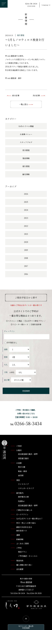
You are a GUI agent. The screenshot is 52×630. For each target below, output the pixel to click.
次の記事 (36, 95)
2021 (26, 234)
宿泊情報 (26, 158)
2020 (26, 242)
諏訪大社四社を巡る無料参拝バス (24, 529)
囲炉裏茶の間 (23, 497)
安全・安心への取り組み (26, 523)
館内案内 (19, 493)
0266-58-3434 (31, 5)
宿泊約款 (19, 560)
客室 (18, 480)
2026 (26, 194)
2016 (26, 274)
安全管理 (26, 150)
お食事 (19, 463)
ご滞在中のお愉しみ (24, 510)
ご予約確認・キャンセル (27, 556)
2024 (26, 210)
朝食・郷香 (22, 471)
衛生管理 (20, 35)
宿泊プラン (22, 551)
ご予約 (19, 548)
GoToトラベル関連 (26, 126)
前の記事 (15, 95)
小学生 (12, 372)
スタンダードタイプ (26, 488)
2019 (26, 250)
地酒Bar (21, 501)
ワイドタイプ (23, 484)
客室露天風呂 (23, 458)
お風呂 (19, 450)
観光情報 (26, 174)
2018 (26, 258)
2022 (26, 226)
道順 (18, 535)
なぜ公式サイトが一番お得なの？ (29, 518)
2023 (26, 218)
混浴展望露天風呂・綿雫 (27, 454)
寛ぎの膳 (21, 467)
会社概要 (19, 569)
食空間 (20, 475)
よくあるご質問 (22, 543)
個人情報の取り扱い (24, 565)
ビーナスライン (22, 514)
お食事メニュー (26, 134)
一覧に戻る (24, 104)
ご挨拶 (19, 446)
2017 (26, 266)
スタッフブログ (26, 142)
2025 (26, 202)
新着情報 (26, 19)
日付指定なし (12, 342)
